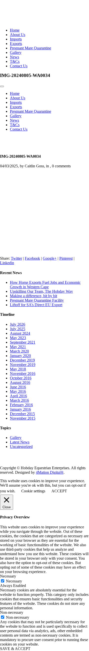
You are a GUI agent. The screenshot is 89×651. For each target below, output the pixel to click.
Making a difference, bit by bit (33, 296)
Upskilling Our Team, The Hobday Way (41, 291)
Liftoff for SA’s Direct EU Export (36, 305)
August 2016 (20, 382)
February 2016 (21, 405)
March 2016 (19, 400)
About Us (17, 35)
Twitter (16, 258)
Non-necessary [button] (11, 612)
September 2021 (22, 342)
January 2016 (20, 409)
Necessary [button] (8, 576)
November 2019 (22, 364)
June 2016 (18, 387)
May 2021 (18, 347)
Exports (16, 43)
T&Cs (15, 61)
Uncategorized (21, 446)
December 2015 (22, 414)
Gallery (16, 52)
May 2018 (18, 369)
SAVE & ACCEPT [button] (15, 649)
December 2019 (22, 360)
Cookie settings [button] (33, 491)
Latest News (19, 442)
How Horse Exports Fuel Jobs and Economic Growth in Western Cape (45, 284)
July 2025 (17, 329)
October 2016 (20, 378)
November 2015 (22, 418)
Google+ (50, 258)
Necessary (14, 581)
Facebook (32, 258)
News (14, 57)
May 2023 (18, 338)
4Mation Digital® (50, 472)
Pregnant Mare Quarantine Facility (37, 300)
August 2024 (20, 333)
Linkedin (7, 263)
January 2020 (20, 356)
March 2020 (19, 351)
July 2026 (17, 324)
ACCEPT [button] (59, 491)
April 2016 (18, 396)
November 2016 (22, 373)
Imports (16, 39)
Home (15, 30)
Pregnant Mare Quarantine (30, 48)
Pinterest (66, 258)
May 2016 (18, 391)
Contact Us (18, 66)
